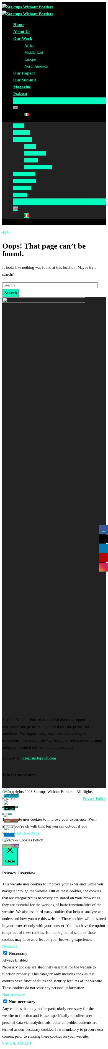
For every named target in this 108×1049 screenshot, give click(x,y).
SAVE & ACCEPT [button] (17, 1043)
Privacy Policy (94, 799)
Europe (30, 59)
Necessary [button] (10, 946)
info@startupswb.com (39, 758)
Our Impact (24, 73)
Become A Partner (30, 101)
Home (18, 24)
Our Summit (24, 80)
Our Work (22, 38)
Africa (29, 45)
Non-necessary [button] (13, 995)
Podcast (20, 94)
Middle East (33, 52)
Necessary (18, 953)
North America (36, 66)
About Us (21, 31)
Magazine (22, 87)
